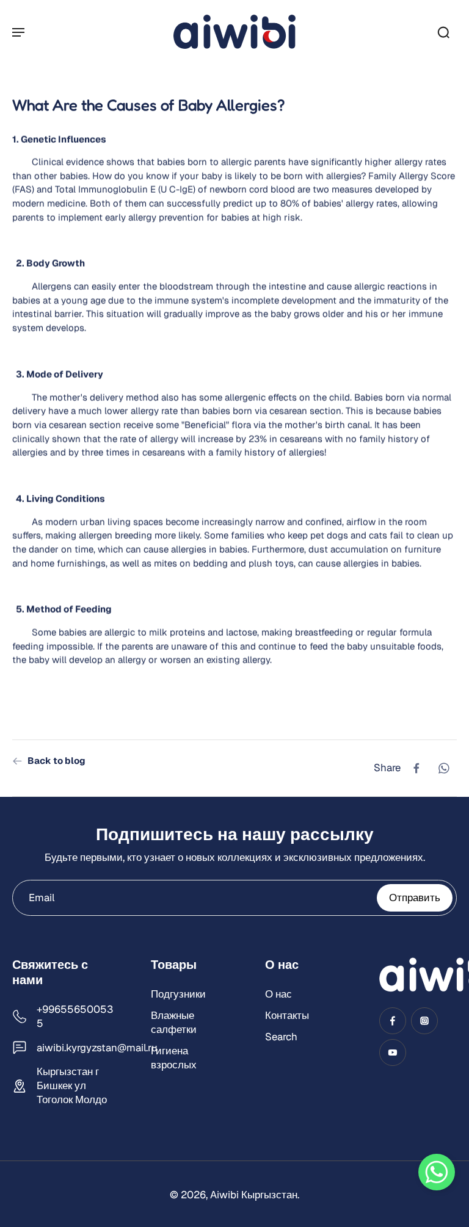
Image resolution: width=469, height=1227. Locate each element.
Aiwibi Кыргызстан (253, 1195)
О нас (278, 994)
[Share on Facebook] (416, 768)
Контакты (287, 1016)
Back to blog (56, 760)
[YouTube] (392, 1053)
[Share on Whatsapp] (443, 768)
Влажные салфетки (174, 1023)
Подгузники (178, 994)
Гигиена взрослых (174, 1058)
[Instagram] (424, 1021)
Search (281, 1037)
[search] (443, 32)
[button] (436, 1172)
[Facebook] (392, 1021)
